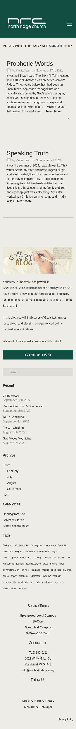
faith (68, 557)
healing (53, 563)
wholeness (60, 582)
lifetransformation (11, 570)
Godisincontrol (22, 545)
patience (67, 570)
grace (45, 563)
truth (37, 582)
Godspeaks (50, 545)
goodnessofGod (33, 563)
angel (54, 551)
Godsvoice (8, 551)
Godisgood (8, 545)
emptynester (58, 557)
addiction (30, 551)
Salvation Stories (13, 520)
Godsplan (62, 545)
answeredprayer (10, 557)
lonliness (25, 570)
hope (61, 563)
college (38, 557)
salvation (47, 576)
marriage (36, 570)
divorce (47, 557)
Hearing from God (14, 514)
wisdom (23, 588)
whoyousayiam (10, 588)
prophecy (23, 576)
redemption (35, 576)
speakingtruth (9, 582)
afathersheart (43, 551)
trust (31, 582)
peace (6, 576)
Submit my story (38, 354)
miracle (45, 570)
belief (22, 557)
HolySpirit (19, 551)
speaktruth (23, 582)
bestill (30, 557)
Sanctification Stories (16, 525)
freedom (20, 563)
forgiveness (8, 563)
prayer (14, 576)
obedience (56, 570)
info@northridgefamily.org (38, 670)
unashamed (47, 582)
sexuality (57, 576)
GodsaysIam (37, 545)
